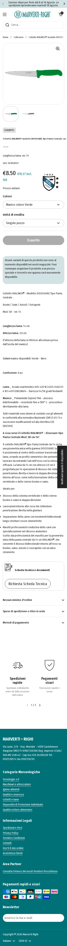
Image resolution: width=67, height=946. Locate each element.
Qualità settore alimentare (17, 809)
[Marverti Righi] (32, 14)
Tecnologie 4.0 (11, 779)
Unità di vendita (13, 215)
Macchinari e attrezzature (17, 784)
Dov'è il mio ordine (13, 848)
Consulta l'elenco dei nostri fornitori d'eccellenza (30, 871)
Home (5, 37)
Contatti (7, 843)
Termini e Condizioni (14, 838)
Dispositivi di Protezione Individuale (23, 804)
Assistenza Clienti (13, 853)
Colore (7, 196)
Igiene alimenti (11, 789)
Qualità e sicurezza (13, 794)
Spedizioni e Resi (12, 827)
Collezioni (18, 37)
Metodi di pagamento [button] (16, 622)
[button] (60, 14)
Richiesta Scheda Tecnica (27, 584)
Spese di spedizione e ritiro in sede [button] (24, 611)
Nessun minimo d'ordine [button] (17, 600)
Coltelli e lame (11, 799)
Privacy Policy (10, 833)
